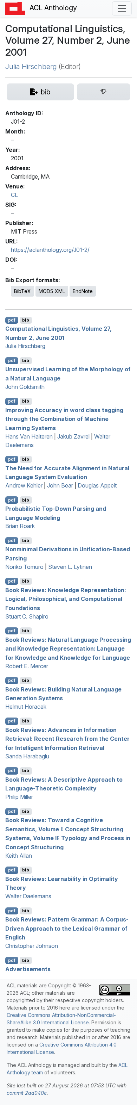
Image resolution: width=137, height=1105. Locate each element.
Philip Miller (19, 796)
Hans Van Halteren (29, 436)
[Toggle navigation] (122, 8)
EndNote (83, 291)
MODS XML (52, 291)
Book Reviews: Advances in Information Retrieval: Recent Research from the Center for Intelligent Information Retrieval (67, 738)
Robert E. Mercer (26, 666)
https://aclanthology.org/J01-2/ (50, 249)
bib (25, 320)
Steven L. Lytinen (70, 566)
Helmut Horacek (25, 706)
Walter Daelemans (28, 896)
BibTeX (22, 291)
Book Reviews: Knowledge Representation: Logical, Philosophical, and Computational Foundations (65, 598)
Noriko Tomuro (24, 566)
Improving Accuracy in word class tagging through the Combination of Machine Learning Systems (64, 418)
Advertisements (28, 969)
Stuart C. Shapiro (26, 616)
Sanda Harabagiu (27, 756)
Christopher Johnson (31, 945)
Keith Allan (18, 855)
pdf (11, 320)
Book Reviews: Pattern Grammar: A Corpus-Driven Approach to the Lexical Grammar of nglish (67, 928)
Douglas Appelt (97, 485)
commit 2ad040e (27, 1093)
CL (14, 194)
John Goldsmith (25, 386)
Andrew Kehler (24, 485)
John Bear (60, 485)
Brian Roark (20, 525)
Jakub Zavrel (73, 436)
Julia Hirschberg (31, 66)
